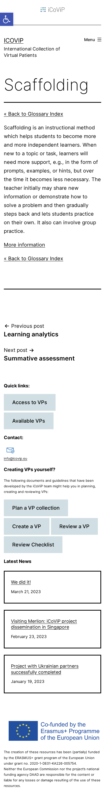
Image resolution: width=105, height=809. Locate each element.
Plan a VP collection (36, 508)
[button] (6, 19)
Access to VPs (29, 402)
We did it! (21, 582)
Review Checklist (33, 545)
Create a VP (26, 526)
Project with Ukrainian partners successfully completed (44, 669)
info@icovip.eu (15, 458)
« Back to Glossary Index (33, 114)
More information (24, 245)
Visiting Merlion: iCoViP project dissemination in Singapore (44, 624)
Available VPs (28, 421)
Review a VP (74, 526)
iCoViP (13, 40)
